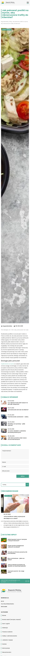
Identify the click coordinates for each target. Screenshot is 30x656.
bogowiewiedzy (7, 326)
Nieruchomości (6, 652)
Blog (2, 601)
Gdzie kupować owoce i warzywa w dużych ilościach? (17, 540)
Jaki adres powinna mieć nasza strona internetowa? (17, 438)
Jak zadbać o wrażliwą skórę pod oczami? (10, 581)
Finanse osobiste (7, 632)
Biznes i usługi (7, 29)
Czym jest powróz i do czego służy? (16, 571)
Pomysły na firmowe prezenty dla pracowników (17, 552)
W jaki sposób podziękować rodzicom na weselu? (16, 546)
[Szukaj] (27, 484)
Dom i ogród (6, 623)
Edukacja (5, 628)
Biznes (4, 615)
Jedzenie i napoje (7, 640)
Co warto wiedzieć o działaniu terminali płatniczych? (17, 431)
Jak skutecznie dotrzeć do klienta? (18, 410)
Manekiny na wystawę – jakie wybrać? (16, 424)
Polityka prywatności (7, 604)
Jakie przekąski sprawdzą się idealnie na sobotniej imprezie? (17, 565)
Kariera (4, 644)
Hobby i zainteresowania (9, 636)
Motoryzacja (6, 648)
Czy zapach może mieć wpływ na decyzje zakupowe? (18, 403)
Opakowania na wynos (7, 364)
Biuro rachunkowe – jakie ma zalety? (16, 559)
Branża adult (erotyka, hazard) (11, 619)
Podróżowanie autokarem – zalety (18, 417)
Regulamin (4, 606)
